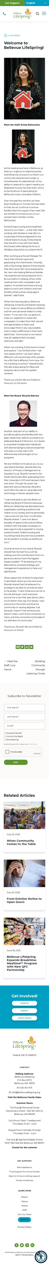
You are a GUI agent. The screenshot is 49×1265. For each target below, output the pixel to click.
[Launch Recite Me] (41, 1257)
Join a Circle (24, 1018)
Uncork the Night (14, 736)
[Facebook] (17, 647)
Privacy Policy (33, 744)
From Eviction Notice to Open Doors (24, 900)
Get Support (12, 3)
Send (15, 762)
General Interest (14, 733)
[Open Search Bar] (37, 14)
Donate (24, 1003)
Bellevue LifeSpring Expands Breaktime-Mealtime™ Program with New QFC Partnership (22, 963)
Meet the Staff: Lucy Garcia (10, 665)
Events (24, 1011)
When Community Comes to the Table (21, 842)
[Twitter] (22, 647)
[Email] (31, 647)
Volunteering (12, 739)
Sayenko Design (27, 1255)
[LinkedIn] (26, 647)
